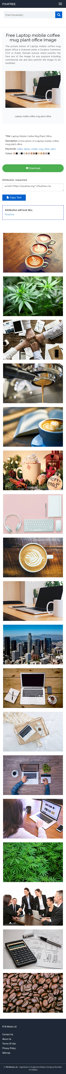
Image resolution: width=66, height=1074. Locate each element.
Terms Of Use (9, 1043)
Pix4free (9, 214)
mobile (34, 148)
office (47, 148)
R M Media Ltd (9, 1026)
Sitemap (6, 1052)
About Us (6, 1038)
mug (41, 148)
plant (53, 148)
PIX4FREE (9, 4)
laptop (27, 148)
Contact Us (7, 1034)
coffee (20, 148)
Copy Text (15, 197)
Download (34, 168)
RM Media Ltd (12, 1067)
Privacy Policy (9, 1048)
